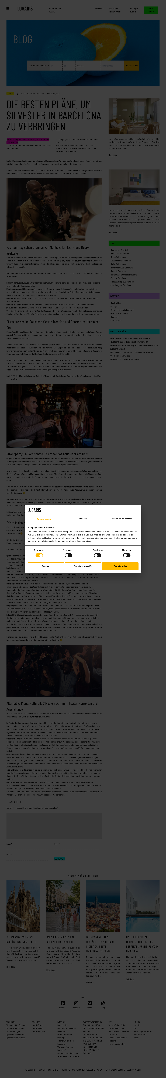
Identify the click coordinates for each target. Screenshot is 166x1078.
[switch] (68, 555)
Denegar (46, 566)
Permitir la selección (83, 566)
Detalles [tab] (83, 519)
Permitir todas (120, 566)
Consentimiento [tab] (44, 519)
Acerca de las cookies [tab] (122, 519)
